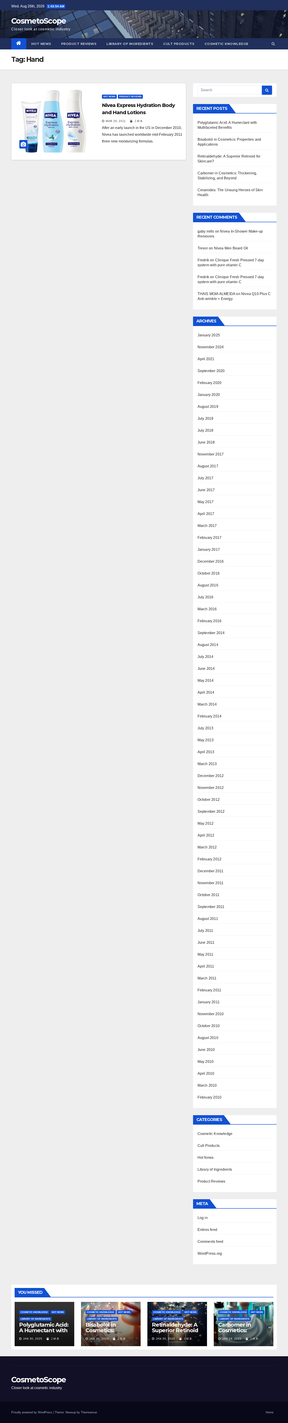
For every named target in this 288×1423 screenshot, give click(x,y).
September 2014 (211, 633)
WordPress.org (210, 1253)
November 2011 (211, 883)
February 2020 (210, 383)
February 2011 (209, 990)
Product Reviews (79, 44)
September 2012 (211, 811)
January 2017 (209, 549)
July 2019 (206, 418)
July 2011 (205, 930)
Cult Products (179, 44)
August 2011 (208, 919)
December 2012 (211, 776)
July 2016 (206, 597)
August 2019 (208, 406)
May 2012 (206, 823)
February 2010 (210, 1097)
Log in (203, 1218)
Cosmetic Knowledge (226, 44)
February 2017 (210, 537)
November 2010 (211, 1014)
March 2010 (207, 1085)
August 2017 (208, 466)
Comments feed (210, 1241)
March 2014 (207, 704)
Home (269, 1412)
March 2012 (207, 847)
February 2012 (210, 859)
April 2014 (206, 692)
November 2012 (211, 788)
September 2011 (211, 907)
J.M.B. (138, 121)
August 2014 (208, 645)
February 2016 (210, 621)
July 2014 (206, 657)
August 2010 (208, 1038)
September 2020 (211, 371)
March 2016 (207, 609)
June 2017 (206, 490)
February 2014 (210, 716)
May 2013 (206, 740)
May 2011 (206, 954)
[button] (273, 44)
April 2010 (206, 1073)
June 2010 (206, 1050)
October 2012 (209, 799)
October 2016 (209, 573)
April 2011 (206, 966)
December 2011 (211, 871)
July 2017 (206, 478)
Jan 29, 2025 (231, 1338)
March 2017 (207, 526)
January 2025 (209, 335)
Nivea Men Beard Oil (231, 248)
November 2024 (211, 347)
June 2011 (206, 942)
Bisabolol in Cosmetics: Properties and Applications (105, 1333)
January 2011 (209, 1002)
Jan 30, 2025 (32, 1338)
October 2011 (208, 895)
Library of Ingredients (129, 44)
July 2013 (206, 728)
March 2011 (207, 978)
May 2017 (206, 502)
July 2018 (206, 430)
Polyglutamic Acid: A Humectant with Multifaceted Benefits (43, 1333)
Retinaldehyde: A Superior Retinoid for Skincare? (175, 1330)
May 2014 (206, 680)
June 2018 (206, 442)
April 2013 (206, 752)
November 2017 (211, 454)
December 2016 (211, 561)
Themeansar (89, 1412)
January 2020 (209, 395)
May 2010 (206, 1061)
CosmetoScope (38, 21)
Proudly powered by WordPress (32, 1412)
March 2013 (207, 764)
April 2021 (206, 359)
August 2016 (208, 585)
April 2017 (206, 514)
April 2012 (206, 835)
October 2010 (209, 1026)
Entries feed (207, 1230)
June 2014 (206, 668)
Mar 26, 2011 (116, 121)
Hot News (41, 44)
